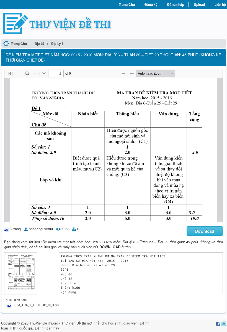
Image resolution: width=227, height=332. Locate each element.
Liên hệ (220, 4)
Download (204, 231)
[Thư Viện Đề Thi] (57, 23)
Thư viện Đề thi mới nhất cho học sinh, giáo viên (99, 323)
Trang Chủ (127, 4)
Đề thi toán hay (47, 328)
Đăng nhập (175, 4)
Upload (199, 4)
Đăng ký (151, 4)
